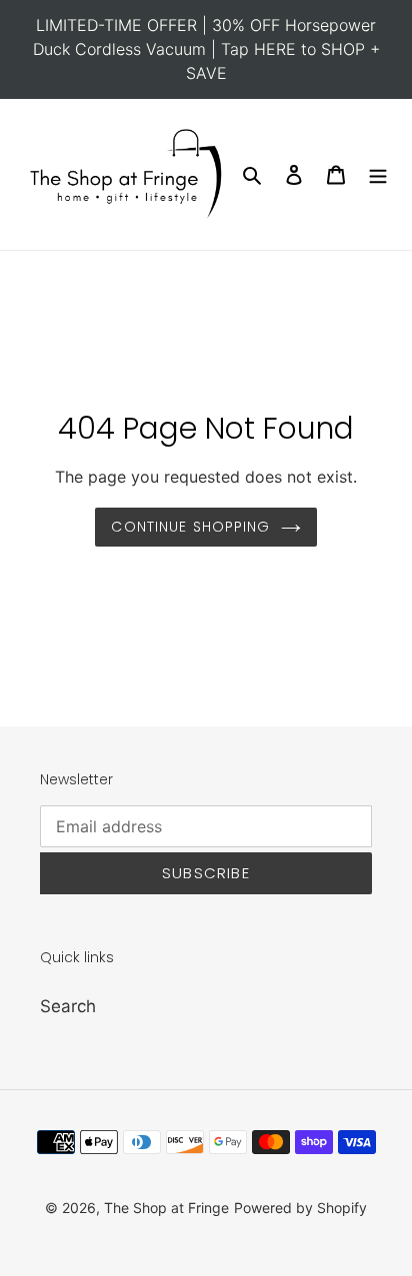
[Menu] (378, 175)
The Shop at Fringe (166, 1207)
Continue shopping (190, 527)
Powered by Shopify (300, 1207)
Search (68, 1006)
